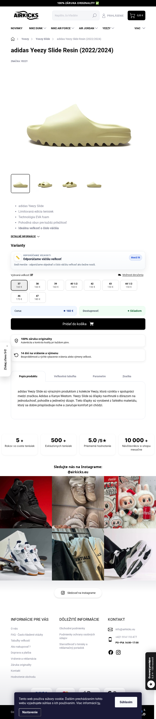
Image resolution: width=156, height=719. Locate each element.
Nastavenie (30, 712)
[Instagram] (118, 652)
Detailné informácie (23, 236)
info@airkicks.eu (125, 629)
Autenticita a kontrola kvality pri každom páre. (45, 342)
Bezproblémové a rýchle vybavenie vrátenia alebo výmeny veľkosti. (56, 356)
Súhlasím (126, 702)
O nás (14, 628)
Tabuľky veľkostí (20, 640)
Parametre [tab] (99, 376)
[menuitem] (18, 28)
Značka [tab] (127, 376)
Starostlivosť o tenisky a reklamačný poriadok (73, 646)
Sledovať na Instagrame (81, 592)
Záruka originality (21, 664)
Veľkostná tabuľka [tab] (65, 376)
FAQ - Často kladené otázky (27, 634)
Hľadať (95, 15)
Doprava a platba (21, 652)
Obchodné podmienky (72, 628)
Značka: (19, 61)
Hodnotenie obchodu (23, 676)
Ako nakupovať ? (21, 646)
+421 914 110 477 (126, 636)
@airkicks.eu (78, 472)
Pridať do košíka (75, 324)
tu (98, 703)
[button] (19, 285)
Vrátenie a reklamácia (23, 658)
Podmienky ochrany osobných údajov (77, 636)
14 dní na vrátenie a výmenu (39, 353)
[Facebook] (111, 652)
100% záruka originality (36, 339)
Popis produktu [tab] (28, 376)
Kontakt (15, 670)
